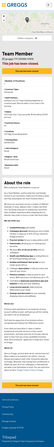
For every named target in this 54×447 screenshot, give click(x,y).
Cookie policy (7, 414)
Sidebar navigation (25, 38)
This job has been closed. (27, 71)
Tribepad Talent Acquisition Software (28, 441)
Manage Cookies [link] (9, 421)
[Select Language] (49, 5)
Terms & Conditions (10, 399)
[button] (27, 20)
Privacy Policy (8, 407)
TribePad (9, 438)
